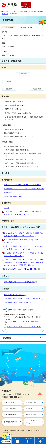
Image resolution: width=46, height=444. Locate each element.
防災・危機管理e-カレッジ (19, 282)
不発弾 (6, 208)
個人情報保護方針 (11, 422)
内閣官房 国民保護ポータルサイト (23, 298)
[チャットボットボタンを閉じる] (9, 434)
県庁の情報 (33, 11)
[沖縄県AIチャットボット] (6, 438)
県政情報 (24, 11)
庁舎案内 (29, 408)
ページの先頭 (40, 438)
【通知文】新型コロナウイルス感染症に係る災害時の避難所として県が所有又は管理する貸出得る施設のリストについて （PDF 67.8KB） (23, 262)
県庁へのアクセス (11, 408)
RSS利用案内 (31, 414)
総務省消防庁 (14, 295)
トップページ (15, 11)
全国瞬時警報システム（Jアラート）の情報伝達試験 (24, 189)
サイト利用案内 (10, 414)
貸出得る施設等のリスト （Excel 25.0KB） (21, 269)
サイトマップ (9, 402)
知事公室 (5, 14)
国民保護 (7, 192)
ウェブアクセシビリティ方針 (33, 422)
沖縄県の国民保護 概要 (13, 196)
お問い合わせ (31, 402)
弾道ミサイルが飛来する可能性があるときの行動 (22, 185)
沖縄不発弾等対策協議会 (18, 302)
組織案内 (41, 11)
